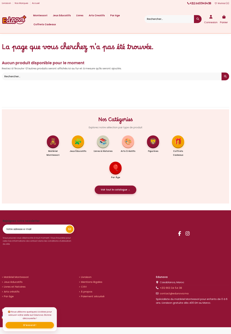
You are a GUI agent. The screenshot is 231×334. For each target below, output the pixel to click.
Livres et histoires (15, 286)
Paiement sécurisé (93, 296)
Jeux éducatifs (13, 282)
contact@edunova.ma (174, 293)
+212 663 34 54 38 (171, 288)
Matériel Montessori (16, 277)
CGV (84, 286)
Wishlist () (223, 3)
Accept (30, 325)
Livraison (6, 3)
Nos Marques (22, 3)
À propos (86, 291)
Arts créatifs (11, 291)
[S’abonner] (69, 229)
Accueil (36, 3)
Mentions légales (91, 282)
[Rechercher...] (198, 19)
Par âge (9, 296)
